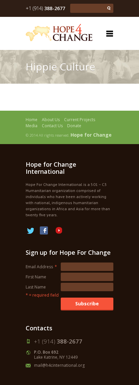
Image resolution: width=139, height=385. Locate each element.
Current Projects (79, 119)
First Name (36, 277)
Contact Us (52, 126)
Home (31, 119)
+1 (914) (45, 8)
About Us (51, 119)
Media (31, 126)
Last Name (36, 287)
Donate (74, 126)
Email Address (41, 267)
